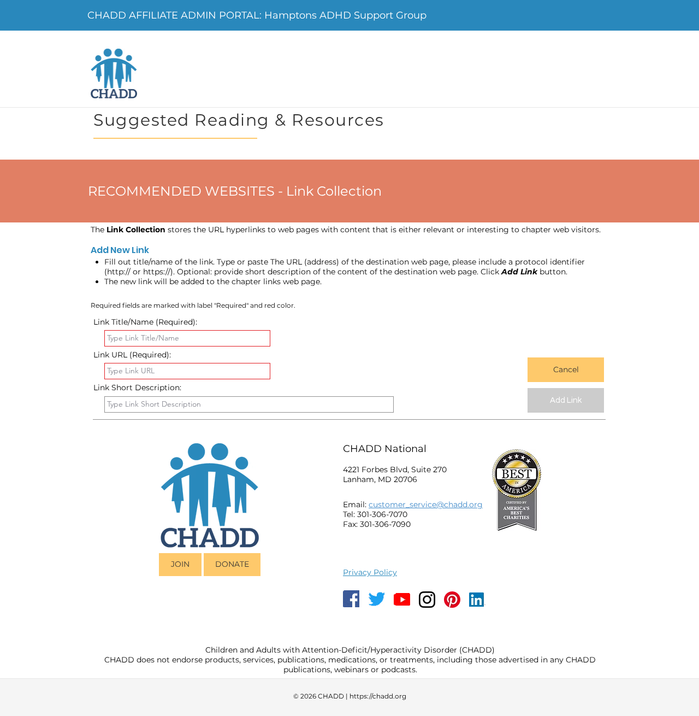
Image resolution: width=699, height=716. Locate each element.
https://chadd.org (378, 696)
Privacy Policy (370, 572)
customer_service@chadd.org (426, 504)
